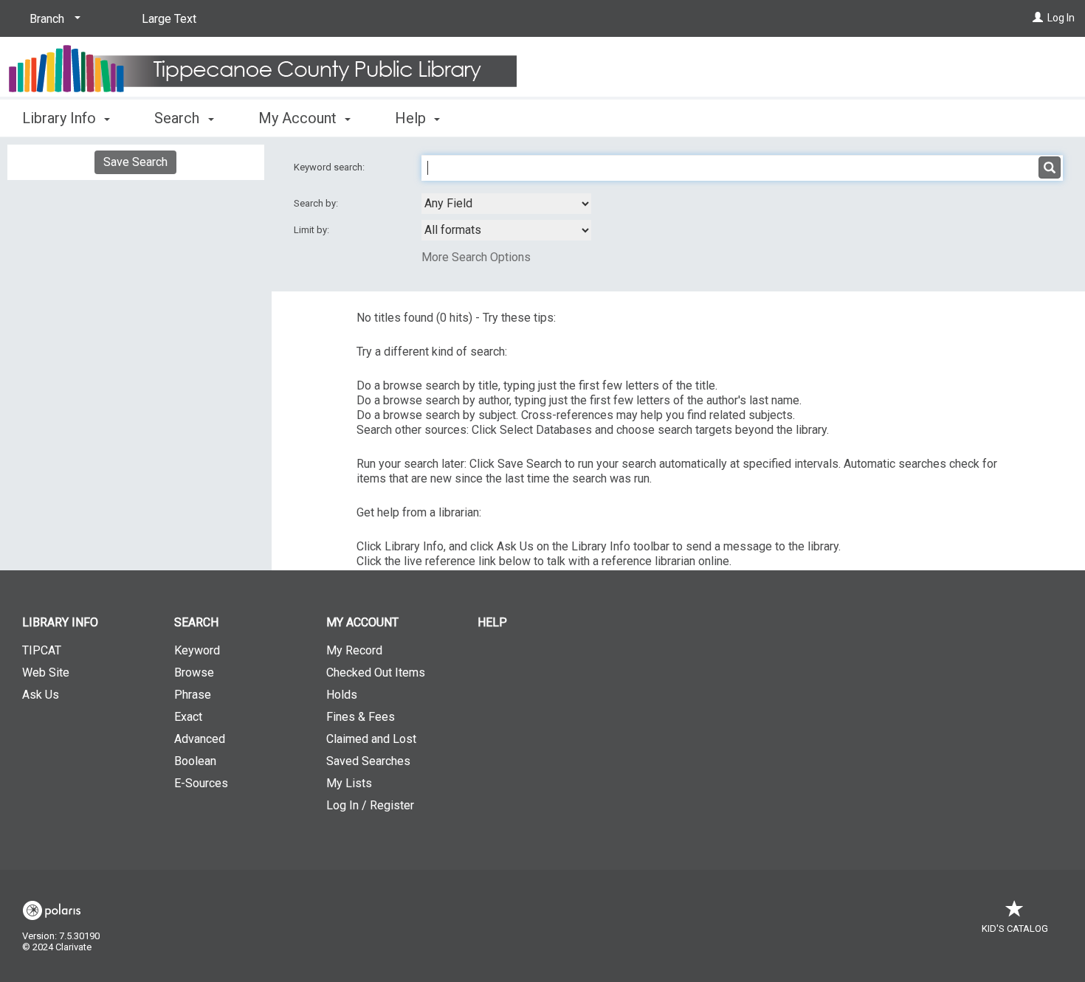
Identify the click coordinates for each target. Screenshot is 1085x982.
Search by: (317, 203)
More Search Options (476, 257)
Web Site (45, 672)
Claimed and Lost (371, 739)
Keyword (197, 650)
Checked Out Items (375, 672)
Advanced (199, 739)
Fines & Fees (360, 717)
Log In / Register (370, 805)
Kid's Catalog (1015, 928)
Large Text (169, 19)
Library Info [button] (61, 118)
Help (492, 622)
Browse (194, 672)
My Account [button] (299, 118)
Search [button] (178, 118)
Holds (341, 695)
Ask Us (40, 695)
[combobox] (506, 203)
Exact (188, 717)
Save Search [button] (135, 162)
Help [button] (412, 118)
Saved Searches (368, 761)
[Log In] (1038, 18)
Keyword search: (330, 167)
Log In (1061, 18)
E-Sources (201, 783)
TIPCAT (41, 650)
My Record (354, 650)
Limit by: (312, 229)
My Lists (349, 783)
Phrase (192, 695)
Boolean (195, 761)
